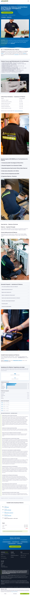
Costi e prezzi (3, 565)
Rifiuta (5, 593)
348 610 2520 (6, 507)
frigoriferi (24, 53)
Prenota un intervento (7, 515)
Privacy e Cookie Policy (14, 591)
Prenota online (9, 17)
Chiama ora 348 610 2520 (7, 12)
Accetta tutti (24, 593)
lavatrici (2, 53)
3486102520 (13, 43)
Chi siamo (2, 562)
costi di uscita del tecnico (19, 110)
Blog (1, 564)
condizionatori (16, 54)
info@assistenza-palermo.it (17, 360)
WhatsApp (3, 17)
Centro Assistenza (3, 3)
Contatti (2, 563)
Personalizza (15, 593)
